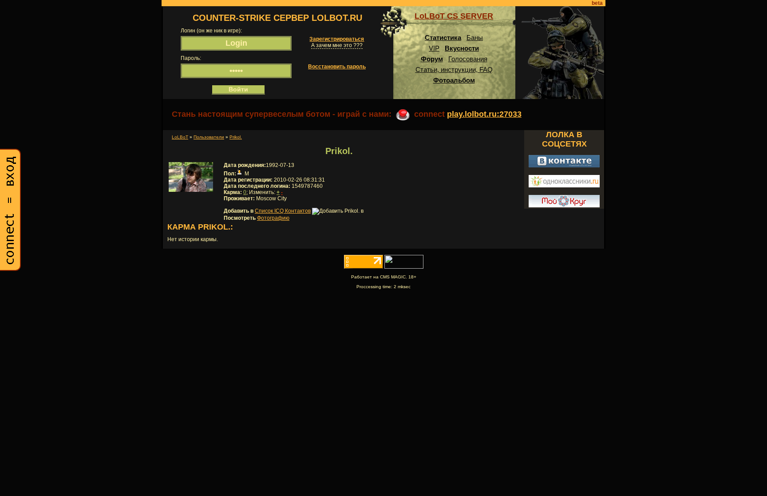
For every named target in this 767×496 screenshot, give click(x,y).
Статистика (443, 37)
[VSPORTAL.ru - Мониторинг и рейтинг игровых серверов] (403, 267)
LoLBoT (180, 137)
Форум (432, 59)
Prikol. (235, 137)
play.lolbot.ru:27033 (484, 114)
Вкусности (462, 48)
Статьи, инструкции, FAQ (454, 69)
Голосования (467, 59)
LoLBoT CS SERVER (454, 16)
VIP (434, 48)
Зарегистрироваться (336, 39)
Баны (475, 37)
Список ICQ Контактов (283, 211)
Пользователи (209, 137)
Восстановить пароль (337, 66)
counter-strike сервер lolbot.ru (277, 18)
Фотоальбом (454, 80)
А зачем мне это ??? (337, 45)
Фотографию (273, 218)
